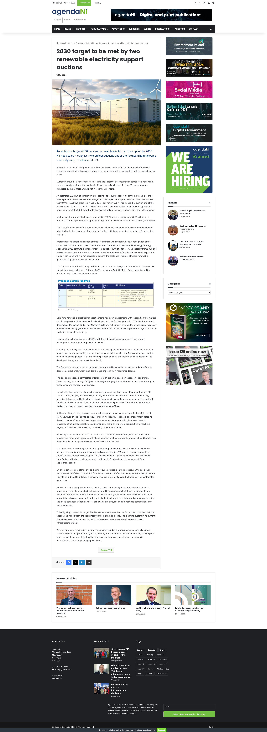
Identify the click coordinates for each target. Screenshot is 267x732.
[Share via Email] (89, 562)
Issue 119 (107, 550)
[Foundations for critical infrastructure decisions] (101, 688)
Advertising (118, 29)
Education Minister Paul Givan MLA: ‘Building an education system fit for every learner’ (121, 671)
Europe (140, 655)
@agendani (58, 675)
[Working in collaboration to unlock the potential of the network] (74, 595)
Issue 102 (152, 659)
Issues (67, 29)
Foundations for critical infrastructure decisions (113, 3)
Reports (80, 29)
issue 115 (140, 664)
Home (57, 29)
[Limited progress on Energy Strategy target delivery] (193, 595)
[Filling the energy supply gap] (114, 595)
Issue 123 (140, 669)
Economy (140, 650)
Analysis (182, 217)
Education (152, 650)
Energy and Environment (76, 43)
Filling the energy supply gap (110, 608)
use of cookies (148, 730)
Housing (149, 655)
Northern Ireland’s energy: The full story (153, 609)
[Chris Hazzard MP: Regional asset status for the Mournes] (101, 653)
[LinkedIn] (82, 562)
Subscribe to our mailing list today (189, 714)
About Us (180, 29)
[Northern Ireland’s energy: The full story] (153, 595)
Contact (193, 29)
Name (167, 706)
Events (147, 29)
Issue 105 (163, 659)
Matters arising (163, 669)
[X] (75, 562)
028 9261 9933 (61, 666)
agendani (58, 678)
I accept (161, 730)
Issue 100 (160, 655)
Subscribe (134, 29)
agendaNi (67, 727)
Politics (149, 674)
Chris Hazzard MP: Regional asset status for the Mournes (120, 653)
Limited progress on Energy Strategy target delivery (189, 609)
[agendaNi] (69, 16)
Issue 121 (162, 664)
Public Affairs (98, 29)
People (140, 674)
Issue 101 (140, 659)
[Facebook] (68, 562)
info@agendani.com (63, 669)
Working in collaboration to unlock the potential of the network (70, 611)
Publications (162, 29)
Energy (162, 650)
